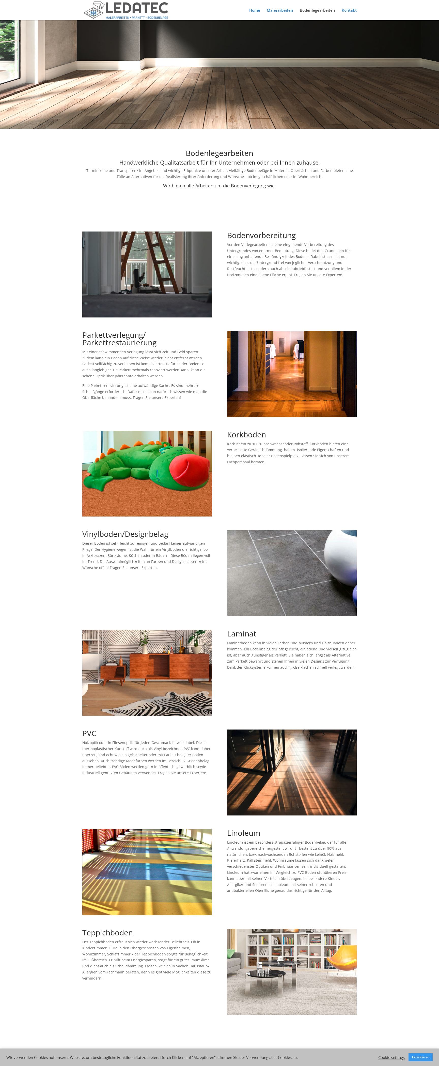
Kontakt (349, 10)
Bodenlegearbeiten (317, 10)
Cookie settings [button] (391, 1057)
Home (254, 10)
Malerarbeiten (280, 10)
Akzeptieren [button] (421, 1057)
